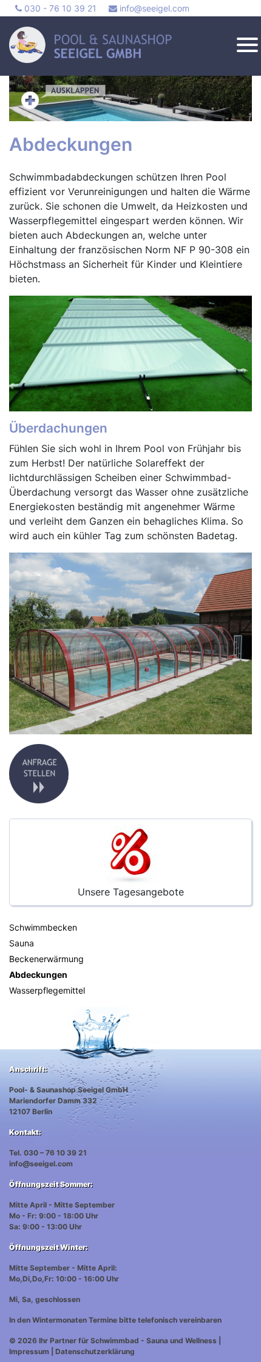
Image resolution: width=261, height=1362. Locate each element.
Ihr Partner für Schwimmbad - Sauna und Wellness (128, 1340)
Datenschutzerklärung (95, 1351)
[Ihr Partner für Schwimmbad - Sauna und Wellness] (125, 45)
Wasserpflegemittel (47, 990)
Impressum (29, 1351)
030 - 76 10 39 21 (59, 8)
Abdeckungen (38, 974)
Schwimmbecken (43, 927)
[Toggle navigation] (247, 47)
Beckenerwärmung (46, 959)
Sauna (21, 943)
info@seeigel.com (153, 8)
